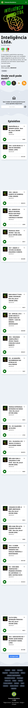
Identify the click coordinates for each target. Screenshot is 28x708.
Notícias (17, 683)
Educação (20, 670)
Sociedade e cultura (10, 678)
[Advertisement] (14, 175)
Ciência (22, 686)
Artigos (22, 702)
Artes (13, 670)
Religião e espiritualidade (13, 675)
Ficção (14, 680)
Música (23, 673)
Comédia (4, 71)
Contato (14, 704)
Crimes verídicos (8, 683)
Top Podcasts (15, 702)
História (20, 680)
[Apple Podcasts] (3, 83)
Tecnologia (20, 678)
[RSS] (24, 83)
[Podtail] (13, 83)
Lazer (22, 683)
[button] (26, 2)
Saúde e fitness (14, 686)
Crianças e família (14, 673)
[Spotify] (8, 83)
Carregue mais (14, 656)
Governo (6, 686)
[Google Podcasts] (19, 83)
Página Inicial (7, 702)
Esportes (14, 688)
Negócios (5, 673)
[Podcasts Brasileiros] (14, 694)
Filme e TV (7, 680)
